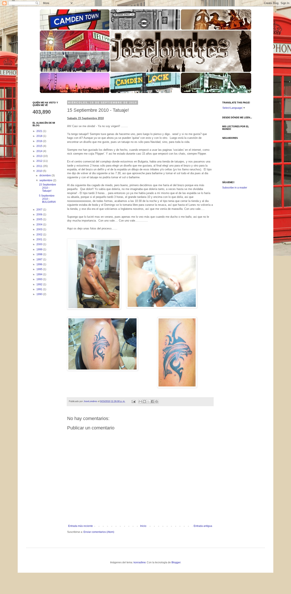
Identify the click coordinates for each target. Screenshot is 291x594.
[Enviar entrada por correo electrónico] (133, 401)
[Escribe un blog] (144, 401)
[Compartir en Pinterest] (156, 401)
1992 (39, 284)
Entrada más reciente (80, 525)
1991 (39, 289)
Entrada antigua (203, 525)
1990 (39, 294)
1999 (39, 249)
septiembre (46, 180)
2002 (39, 234)
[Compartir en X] (148, 401)
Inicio (143, 525)
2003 (39, 229)
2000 (39, 244)
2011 (39, 166)
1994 (39, 274)
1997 (39, 259)
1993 (39, 279)
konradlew (140, 562)
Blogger (175, 562)
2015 (39, 146)
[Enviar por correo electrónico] (140, 401)
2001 (39, 239)
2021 (39, 131)
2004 (39, 224)
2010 (39, 171)
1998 (39, 254)
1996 (39, 264)
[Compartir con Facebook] (152, 401)
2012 (39, 160)
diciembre (45, 175)
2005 (39, 219)
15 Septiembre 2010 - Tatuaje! (47, 187)
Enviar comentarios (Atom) (99, 531)
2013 (39, 156)
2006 (39, 214)
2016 (39, 141)
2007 (39, 209)
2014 (39, 151)
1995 (39, 269)
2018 (39, 136)
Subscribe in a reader (234, 187)
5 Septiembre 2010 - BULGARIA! (47, 198)
